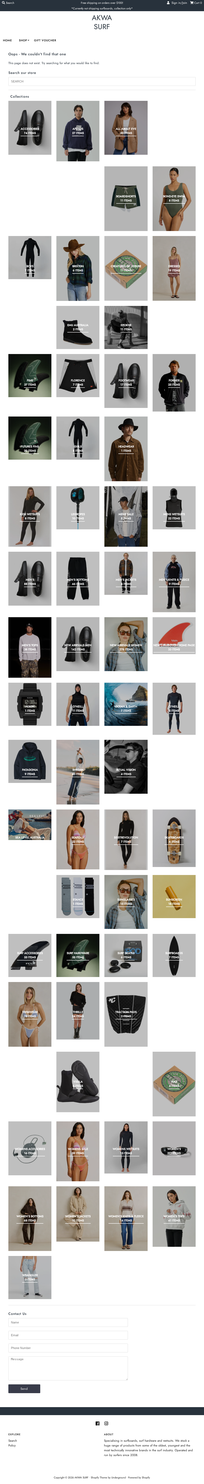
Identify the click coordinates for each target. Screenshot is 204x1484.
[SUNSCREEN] (174, 896)
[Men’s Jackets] (125, 573)
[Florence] (77, 375)
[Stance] (77, 896)
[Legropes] (77, 507)
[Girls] (77, 438)
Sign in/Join (178, 3)
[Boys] (29, 257)
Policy (12, 1445)
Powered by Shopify (139, 1477)
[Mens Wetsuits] (174, 507)
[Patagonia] (29, 761)
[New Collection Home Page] (174, 635)
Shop (23, 40)
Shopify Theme (99, 1477)
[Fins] (29, 375)
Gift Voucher (45, 40)
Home (7, 40)
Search (12, 1440)
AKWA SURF (102, 22)
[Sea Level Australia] (29, 824)
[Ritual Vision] (125, 767)
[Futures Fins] (29, 438)
